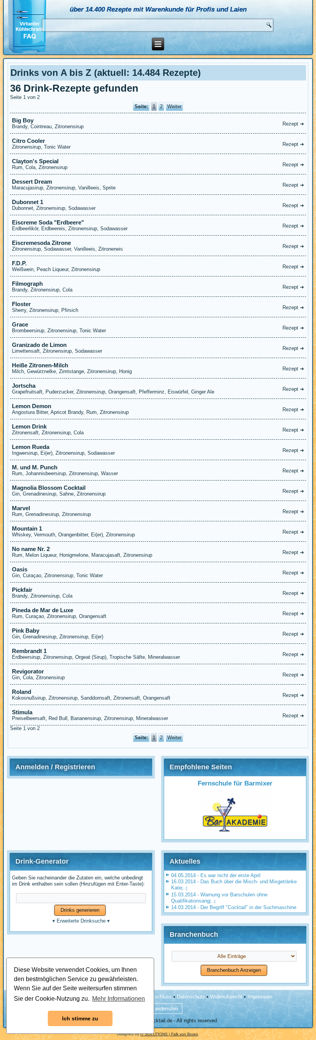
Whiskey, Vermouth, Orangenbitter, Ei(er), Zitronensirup (158, 531)
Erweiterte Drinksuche (81, 921)
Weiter (174, 106)
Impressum (259, 997)
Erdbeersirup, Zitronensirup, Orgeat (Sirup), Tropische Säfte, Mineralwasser (158, 654)
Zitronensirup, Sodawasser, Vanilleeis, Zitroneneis (158, 245)
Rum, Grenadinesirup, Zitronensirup (158, 511)
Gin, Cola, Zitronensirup (158, 674)
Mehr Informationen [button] (118, 998)
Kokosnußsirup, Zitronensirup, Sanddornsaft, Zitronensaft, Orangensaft (158, 694)
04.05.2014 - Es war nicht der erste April (216, 875)
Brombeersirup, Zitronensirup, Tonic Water (158, 327)
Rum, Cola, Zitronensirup (158, 164)
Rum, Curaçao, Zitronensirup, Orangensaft (158, 613)
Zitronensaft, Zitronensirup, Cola (158, 429)
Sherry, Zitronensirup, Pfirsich (158, 307)
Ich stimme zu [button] (80, 1018)
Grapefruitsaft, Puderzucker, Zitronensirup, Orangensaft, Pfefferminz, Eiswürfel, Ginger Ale (158, 388)
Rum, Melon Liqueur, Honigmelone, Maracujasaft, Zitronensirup (158, 552)
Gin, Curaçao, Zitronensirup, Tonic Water (158, 572)
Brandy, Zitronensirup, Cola (158, 286)
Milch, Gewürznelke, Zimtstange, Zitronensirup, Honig (158, 368)
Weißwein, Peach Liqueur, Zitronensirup (158, 266)
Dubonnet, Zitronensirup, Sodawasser (158, 205)
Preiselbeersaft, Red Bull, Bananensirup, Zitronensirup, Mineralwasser (158, 715)
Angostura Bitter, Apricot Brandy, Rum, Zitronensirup (158, 409)
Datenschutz (191, 997)
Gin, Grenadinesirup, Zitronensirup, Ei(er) (158, 633)
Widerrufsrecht (226, 997)
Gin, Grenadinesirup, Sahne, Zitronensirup (158, 490)
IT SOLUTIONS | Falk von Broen (169, 1034)
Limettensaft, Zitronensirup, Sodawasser (158, 348)
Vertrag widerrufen (158, 1009)
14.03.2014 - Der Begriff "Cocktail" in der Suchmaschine (233, 907)
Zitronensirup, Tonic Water (158, 143)
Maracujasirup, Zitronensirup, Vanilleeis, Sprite (158, 184)
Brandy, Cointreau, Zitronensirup (158, 123)
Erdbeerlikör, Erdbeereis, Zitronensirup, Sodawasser (158, 225)
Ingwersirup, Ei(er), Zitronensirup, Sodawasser (158, 450)
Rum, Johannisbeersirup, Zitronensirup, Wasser (158, 470)
